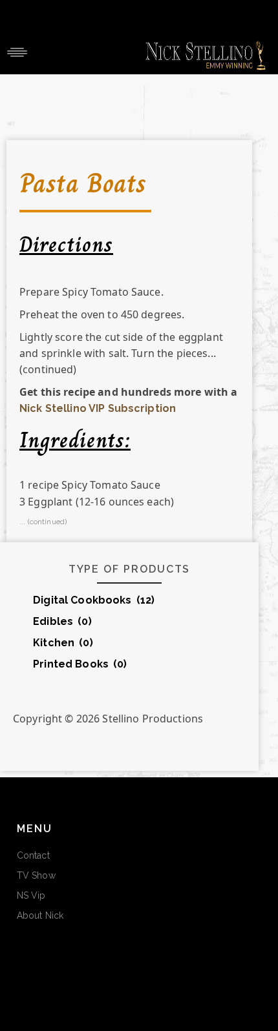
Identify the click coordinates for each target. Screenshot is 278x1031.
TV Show (36, 875)
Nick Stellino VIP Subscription (97, 408)
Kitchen (63, 643)
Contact (33, 855)
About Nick (40, 915)
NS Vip (31, 895)
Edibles (62, 621)
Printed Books (80, 664)
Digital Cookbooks (94, 600)
